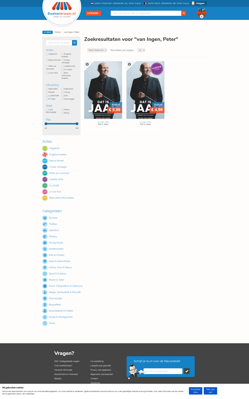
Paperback (68, 89)
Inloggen (200, 3)
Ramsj (66, 113)
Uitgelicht (52, 54)
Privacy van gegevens (100, 370)
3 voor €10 (53, 73)
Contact (94, 378)
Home (57, 32)
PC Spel (51, 99)
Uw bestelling (97, 361)
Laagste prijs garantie (100, 365)
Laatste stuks (69, 66)
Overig (67, 92)
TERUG (48, 32)
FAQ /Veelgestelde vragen (66, 361)
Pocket (51, 92)
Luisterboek (53, 95)
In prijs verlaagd (66, 61)
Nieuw (67, 109)
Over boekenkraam (63, 365)
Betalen (58, 378)
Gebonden (53, 89)
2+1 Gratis (68, 69)
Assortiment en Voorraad (66, 374)
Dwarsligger (69, 99)
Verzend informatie (63, 370)
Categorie (92, 13)
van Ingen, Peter (71, 32)
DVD (66, 95)
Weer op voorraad (51, 67)
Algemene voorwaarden (101, 374)
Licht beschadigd (51, 110)
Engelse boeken (66, 55)
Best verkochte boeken (66, 75)
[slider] (46, 123)
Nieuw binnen (54, 60)
